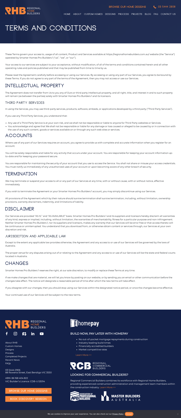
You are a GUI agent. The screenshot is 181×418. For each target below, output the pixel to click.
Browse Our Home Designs (127, 7)
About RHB (11, 343)
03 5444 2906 (12, 370)
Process (9, 353)
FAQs (8, 363)
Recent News (12, 360)
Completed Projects (16, 356)
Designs (9, 350)
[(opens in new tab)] (85, 323)
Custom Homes (13, 346)
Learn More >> (84, 355)
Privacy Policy (117, 414)
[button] (6, 333)
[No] (177, 414)
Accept (129, 414)
